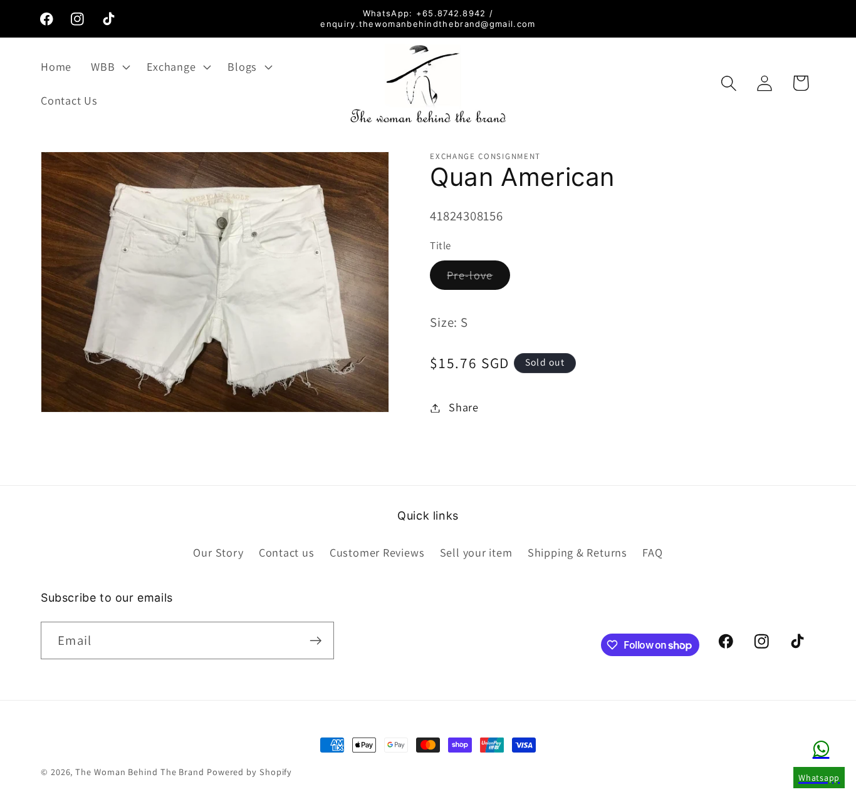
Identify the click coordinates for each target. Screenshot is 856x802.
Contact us (287, 552)
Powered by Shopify (249, 772)
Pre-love (478, 278)
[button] (109, 66)
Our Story (218, 552)
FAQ (652, 552)
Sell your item (476, 552)
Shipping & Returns (577, 552)
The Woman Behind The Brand (139, 772)
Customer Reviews (377, 552)
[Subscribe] (315, 641)
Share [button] (464, 407)
